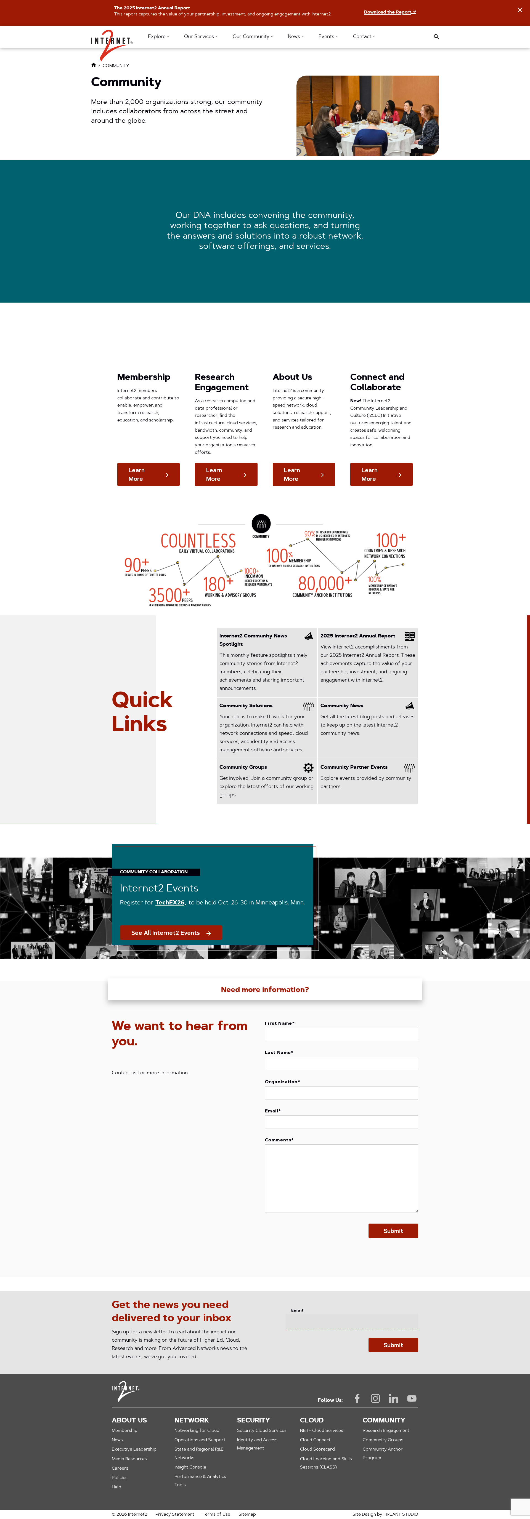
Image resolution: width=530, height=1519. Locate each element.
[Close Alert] (520, 10)
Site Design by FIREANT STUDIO (385, 1514)
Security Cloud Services (262, 1431)
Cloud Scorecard (317, 1449)
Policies (120, 1478)
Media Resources (129, 1459)
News (117, 1440)
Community (384, 1420)
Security (253, 1420)
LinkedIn (393, 1398)
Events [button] (327, 36)
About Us (129, 1420)
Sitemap (247, 1514)
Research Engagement (386, 1431)
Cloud (312, 1420)
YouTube (412, 1398)
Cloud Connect (315, 1440)
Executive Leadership (134, 1449)
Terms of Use (216, 1514)
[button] (112, 43)
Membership (124, 1431)
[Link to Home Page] (93, 66)
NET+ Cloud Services (321, 1431)
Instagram (375, 1398)
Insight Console (190, 1467)
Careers (120, 1468)
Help (116, 1487)
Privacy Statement (174, 1514)
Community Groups (383, 1440)
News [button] (294, 36)
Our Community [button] (252, 36)
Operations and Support (200, 1440)
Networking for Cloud (196, 1431)
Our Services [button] (199, 36)
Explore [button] (157, 36)
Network (191, 1420)
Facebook (357, 1398)
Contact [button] (363, 36)
